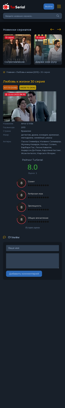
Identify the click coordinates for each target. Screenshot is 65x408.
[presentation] (52, 28)
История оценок (32, 227)
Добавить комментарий (24, 273)
